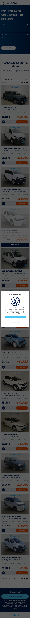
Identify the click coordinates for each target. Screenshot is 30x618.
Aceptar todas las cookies (15, 316)
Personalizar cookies (15, 322)
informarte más (14, 311)
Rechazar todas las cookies (15, 319)
